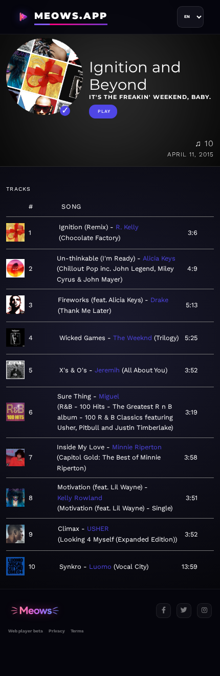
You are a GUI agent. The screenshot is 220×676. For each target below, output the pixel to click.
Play (104, 111)
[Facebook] (163, 610)
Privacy (57, 630)
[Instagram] (204, 610)
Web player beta (25, 630)
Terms (77, 630)
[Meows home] (78, 611)
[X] (184, 610)
